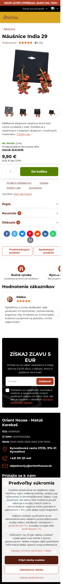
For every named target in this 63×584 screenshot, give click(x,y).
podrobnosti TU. (18, 525)
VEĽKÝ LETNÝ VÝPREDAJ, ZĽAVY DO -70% (30, 2)
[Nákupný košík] (48, 17)
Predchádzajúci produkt (19, 251)
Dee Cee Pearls (22, 194)
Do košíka (39, 171)
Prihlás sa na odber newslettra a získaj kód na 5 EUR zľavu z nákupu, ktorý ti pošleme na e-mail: (30, 368)
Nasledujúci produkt (46, 251)
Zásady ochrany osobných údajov (31, 550)
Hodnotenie (9, 42)
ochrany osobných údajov (31, 401)
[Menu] (56, 17)
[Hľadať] (39, 17)
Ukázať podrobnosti (31, 577)
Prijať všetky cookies (32, 560)
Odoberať (45, 381)
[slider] (26, 42)
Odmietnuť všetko (31, 569)
